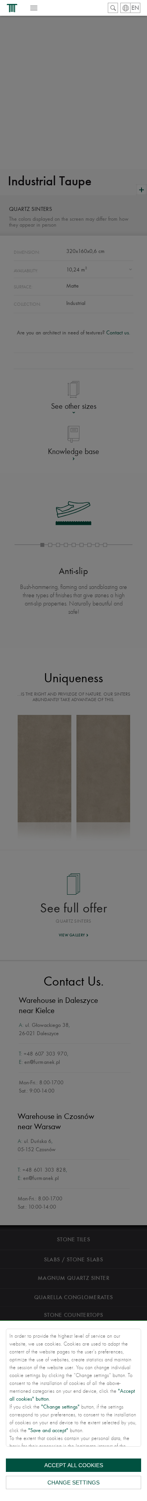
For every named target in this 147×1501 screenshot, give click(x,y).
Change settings (73, 1482)
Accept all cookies (73, 1465)
